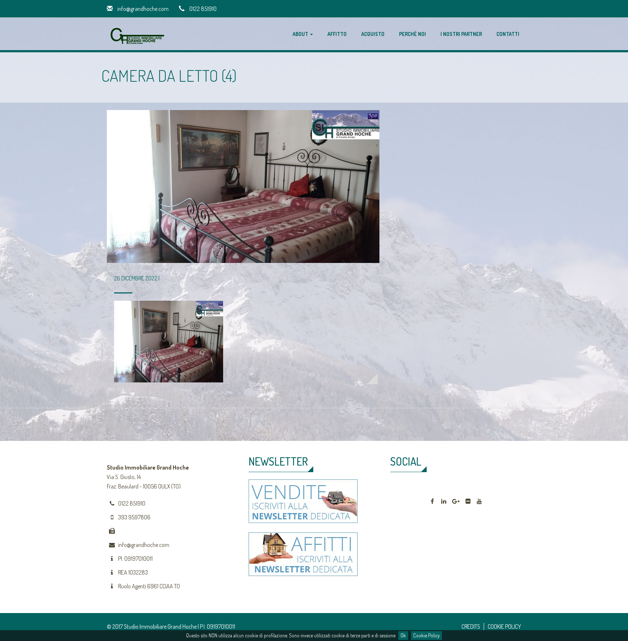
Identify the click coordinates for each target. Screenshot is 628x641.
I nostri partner (461, 34)
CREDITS (471, 626)
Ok (403, 635)
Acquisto (373, 34)
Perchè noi (412, 34)
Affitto (337, 34)
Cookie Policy (426, 635)
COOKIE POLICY (504, 626)
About (301, 34)
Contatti (507, 34)
